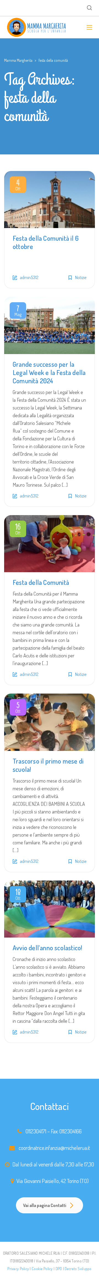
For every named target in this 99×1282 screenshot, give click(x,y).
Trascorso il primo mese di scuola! (48, 765)
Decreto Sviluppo (78, 1268)
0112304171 (36, 1131)
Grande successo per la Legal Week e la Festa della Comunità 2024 (49, 372)
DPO (59, 1268)
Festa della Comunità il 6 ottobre (46, 242)
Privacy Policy (18, 1268)
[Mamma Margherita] (37, 27)
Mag (18, 311)
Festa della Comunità (41, 582)
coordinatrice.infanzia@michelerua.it (54, 1147)
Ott (18, 185)
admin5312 (29, 277)
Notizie (80, 277)
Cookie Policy (42, 1268)
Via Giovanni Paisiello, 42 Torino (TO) (52, 1180)
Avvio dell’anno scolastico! (47, 947)
